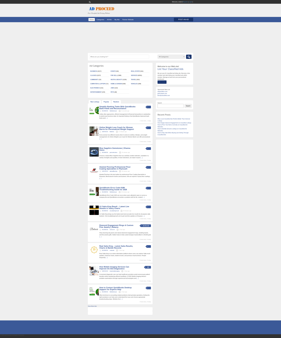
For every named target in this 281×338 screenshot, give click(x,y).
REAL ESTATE (135, 71)
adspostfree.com (162, 91)
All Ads (109, 19)
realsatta (112, 250)
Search (160, 103)
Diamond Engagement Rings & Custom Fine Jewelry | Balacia (116, 226)
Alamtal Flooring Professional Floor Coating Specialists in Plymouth (115, 168)
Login (190, 2)
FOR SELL (114, 75)
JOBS (112, 88)
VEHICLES (134, 83)
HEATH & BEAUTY (116, 79)
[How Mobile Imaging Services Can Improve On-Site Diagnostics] (94, 275)
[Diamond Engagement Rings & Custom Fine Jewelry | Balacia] (94, 233)
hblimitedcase (113, 111)
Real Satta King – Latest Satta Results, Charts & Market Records (116, 247)
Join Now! (162, 82)
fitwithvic (112, 131)
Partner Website (128, 19)
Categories (100, 19)
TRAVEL (133, 79)
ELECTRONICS (95, 88)
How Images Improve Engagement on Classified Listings (174, 123)
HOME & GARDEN (116, 83)
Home (92, 19)
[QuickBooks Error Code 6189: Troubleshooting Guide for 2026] (94, 195)
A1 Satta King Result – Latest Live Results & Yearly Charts (114, 207)
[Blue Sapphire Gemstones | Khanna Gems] (94, 156)
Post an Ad (183, 19)
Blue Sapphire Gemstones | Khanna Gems (114, 149)
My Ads (117, 19)
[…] (107, 118)
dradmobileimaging (115, 271)
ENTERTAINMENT (96, 92)
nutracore (112, 229)
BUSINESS (93, 71)
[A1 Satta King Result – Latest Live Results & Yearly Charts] (94, 214)
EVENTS (113, 71)
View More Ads (92, 306)
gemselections (113, 152)
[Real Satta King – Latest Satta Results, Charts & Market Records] (94, 254)
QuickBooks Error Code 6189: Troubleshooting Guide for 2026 (113, 189)
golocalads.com (162, 93)
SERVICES (134, 75)
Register (185, 2)
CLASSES (93, 75)
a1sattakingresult (114, 210)
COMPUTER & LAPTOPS (98, 83)
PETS (112, 92)
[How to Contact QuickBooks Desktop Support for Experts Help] (94, 295)
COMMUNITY (94, 79)
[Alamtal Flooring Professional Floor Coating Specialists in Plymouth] (94, 175)
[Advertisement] (140, 37)
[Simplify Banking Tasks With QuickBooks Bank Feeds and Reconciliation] (94, 114)
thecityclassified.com (164, 95)
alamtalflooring (113, 171)
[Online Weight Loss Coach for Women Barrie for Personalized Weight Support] (94, 135)
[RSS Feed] (89, 2)
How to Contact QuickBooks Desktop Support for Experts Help (115, 289)
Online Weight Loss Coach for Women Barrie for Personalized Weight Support (116, 128)
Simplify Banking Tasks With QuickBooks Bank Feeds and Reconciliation (117, 108)
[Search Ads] (189, 57)
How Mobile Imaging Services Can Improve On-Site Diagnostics (114, 268)
